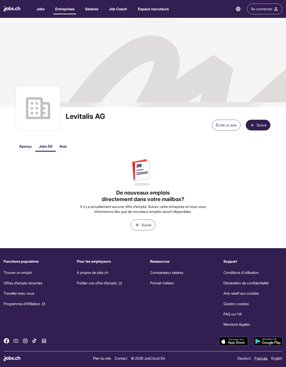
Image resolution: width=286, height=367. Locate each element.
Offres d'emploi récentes (23, 283)
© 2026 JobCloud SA (148, 358)
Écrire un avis (226, 125)
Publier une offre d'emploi (97, 283)
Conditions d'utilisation (241, 272)
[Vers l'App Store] (233, 341)
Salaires (91, 9)
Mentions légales (236, 324)
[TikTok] (35, 341)
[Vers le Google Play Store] (267, 341)
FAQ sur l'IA (232, 314)
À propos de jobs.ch (92, 272)
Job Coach (118, 9)
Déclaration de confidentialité (246, 283)
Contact (121, 358)
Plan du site (102, 358)
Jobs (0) (45, 146)
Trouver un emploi (18, 272)
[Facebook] (6, 341)
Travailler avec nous (19, 293)
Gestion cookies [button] (236, 303)
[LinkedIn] (44, 341)
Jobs (40, 9)
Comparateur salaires (166, 272)
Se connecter (261, 9)
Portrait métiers (162, 283)
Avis (63, 146)
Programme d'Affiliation (22, 303)
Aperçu (25, 146)
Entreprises (64, 9)
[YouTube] (16, 341)
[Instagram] (25, 341)
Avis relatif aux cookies (241, 293)
